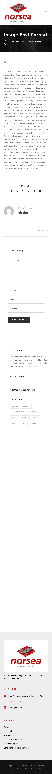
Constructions (18, 412)
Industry (30, 41)
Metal (14, 418)
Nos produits (9, 735)
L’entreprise (9, 731)
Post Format (13, 41)
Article (15, 406)
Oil (23, 423)
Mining (24, 418)
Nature (38, 41)
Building (26, 406)
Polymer (33, 423)
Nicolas (23, 213)
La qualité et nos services (14, 739)
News (14, 423)
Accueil (7, 727)
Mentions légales (11, 743)
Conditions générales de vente (16, 748)
